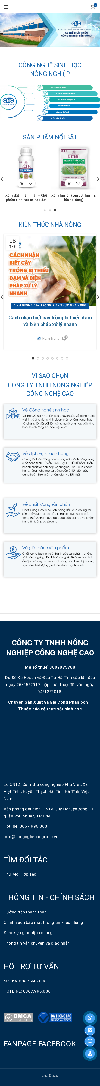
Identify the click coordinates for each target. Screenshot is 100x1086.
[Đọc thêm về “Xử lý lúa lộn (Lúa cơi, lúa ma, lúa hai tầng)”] (69, 183)
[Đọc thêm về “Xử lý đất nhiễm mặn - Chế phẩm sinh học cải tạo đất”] (22, 183)
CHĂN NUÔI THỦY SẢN (58, 118)
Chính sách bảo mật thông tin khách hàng (43, 922)
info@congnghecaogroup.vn (31, 836)
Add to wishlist (30, 183)
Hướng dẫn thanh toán (25, 912)
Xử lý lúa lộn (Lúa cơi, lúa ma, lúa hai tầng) (73, 197)
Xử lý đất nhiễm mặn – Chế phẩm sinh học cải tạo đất (26, 197)
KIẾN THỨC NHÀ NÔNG (50, 224)
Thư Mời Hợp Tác (20, 874)
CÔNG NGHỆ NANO (64, 106)
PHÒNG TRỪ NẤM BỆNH (58, 87)
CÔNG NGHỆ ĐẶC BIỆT (63, 112)
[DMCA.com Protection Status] (19, 1017)
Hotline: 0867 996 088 (25, 826)
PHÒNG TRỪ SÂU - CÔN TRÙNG (65, 94)
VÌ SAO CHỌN (50, 375)
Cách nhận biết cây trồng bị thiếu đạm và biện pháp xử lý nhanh (50, 321)
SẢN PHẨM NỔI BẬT (50, 137)
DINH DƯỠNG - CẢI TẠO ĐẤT (66, 100)
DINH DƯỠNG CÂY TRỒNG (32, 305)
